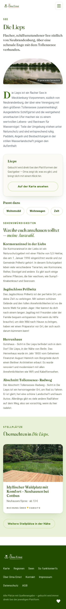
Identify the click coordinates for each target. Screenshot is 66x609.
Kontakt (30, 577)
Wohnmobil (14, 211)
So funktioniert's (48, 568)
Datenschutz (10, 585)
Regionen (19, 568)
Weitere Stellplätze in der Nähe (29, 523)
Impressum (45, 577)
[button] (59, 6)
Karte (6, 568)
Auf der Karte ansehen (33, 186)
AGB (24, 585)
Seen (31, 568)
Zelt (56, 211)
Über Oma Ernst (12, 577)
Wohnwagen (37, 211)
